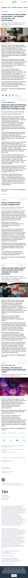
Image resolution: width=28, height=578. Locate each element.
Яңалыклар (4, 7)
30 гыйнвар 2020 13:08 (22, 11)
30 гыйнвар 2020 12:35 (22, 265)
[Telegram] (6, 95)
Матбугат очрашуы (17, 7)
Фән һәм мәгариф (4, 11)
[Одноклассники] (9, 95)
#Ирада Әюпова (22, 433)
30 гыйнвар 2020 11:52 (22, 363)
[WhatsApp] (13, 95)
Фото (9, 7)
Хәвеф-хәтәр (3, 199)
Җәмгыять (3, 100)
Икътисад (3, 265)
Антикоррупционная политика (7, 555)
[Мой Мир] (16, 95)
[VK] (4, 440)
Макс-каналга (21, 88)
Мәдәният (3, 363)
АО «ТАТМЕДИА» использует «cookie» (9, 558)
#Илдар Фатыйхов (4, 194)
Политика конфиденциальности (8, 564)
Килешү (14, 575)
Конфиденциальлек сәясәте (19, 571)
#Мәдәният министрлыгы (13, 433)
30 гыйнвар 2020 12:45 (22, 199)
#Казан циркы (4, 433)
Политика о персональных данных (8, 553)
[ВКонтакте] (2, 95)
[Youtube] (17, 440)
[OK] (24, 440)
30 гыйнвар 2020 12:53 (22, 100)
